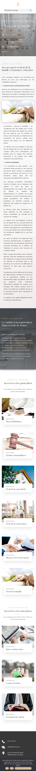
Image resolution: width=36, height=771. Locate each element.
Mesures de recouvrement (17, 558)
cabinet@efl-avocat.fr (12, 46)
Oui (7, 768)
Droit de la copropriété (16, 489)
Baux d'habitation (13, 421)
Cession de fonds (13, 683)
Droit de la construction (16, 524)
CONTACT (5, 51)
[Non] (34, 764)
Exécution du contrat (15, 717)
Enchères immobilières (16, 455)
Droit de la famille (14, 591)
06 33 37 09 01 (10, 35)
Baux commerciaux (14, 649)
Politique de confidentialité (23, 768)
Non (12, 768)
